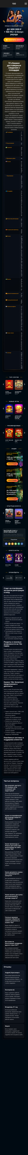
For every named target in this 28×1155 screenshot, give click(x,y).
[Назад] (3, 384)
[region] (14, 388)
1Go (14, 4)
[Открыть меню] (26, 4)
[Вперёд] (24, 384)
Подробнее (14, 539)
